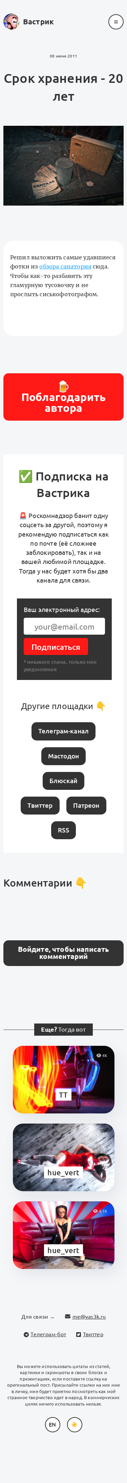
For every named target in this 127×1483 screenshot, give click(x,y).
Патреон (86, 805)
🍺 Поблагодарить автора (63, 397)
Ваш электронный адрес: (62, 609)
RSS (63, 830)
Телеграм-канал (63, 731)
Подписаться (55, 647)
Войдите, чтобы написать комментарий (63, 952)
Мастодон (63, 756)
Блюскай (63, 780)
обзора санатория (65, 266)
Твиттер (39, 805)
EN (52, 1424)
